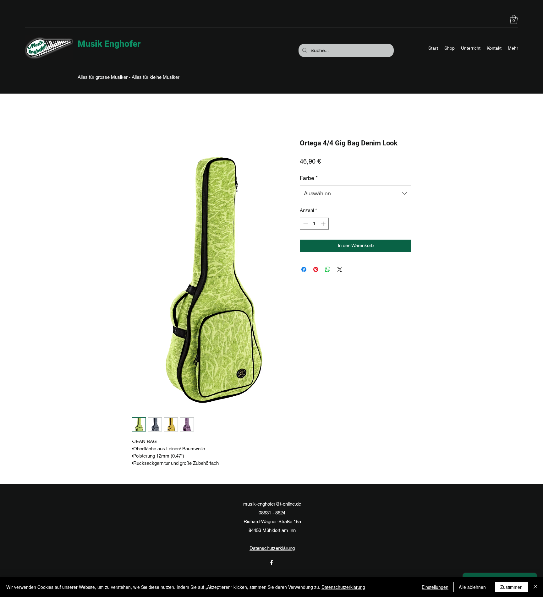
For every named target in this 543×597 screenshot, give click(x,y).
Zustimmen (511, 587)
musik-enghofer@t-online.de (272, 504)
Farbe (309, 178)
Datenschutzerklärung (272, 548)
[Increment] (324, 224)
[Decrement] (305, 224)
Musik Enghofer (109, 44)
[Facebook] (271, 562)
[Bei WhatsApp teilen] (328, 269)
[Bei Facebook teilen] (304, 269)
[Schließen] (535, 587)
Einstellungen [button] (435, 587)
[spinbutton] (314, 224)
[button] (514, 19)
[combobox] (355, 193)
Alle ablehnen (472, 587)
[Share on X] (339, 269)
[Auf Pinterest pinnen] (316, 269)
